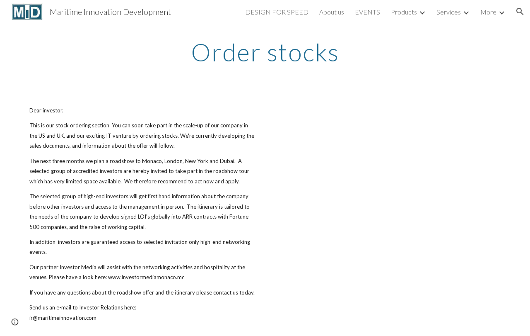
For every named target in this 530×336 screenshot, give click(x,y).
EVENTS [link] (367, 12)
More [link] (488, 12)
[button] (520, 12)
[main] (265, 52)
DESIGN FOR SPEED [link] (276, 12)
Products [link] (404, 12)
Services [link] (448, 12)
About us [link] (331, 12)
